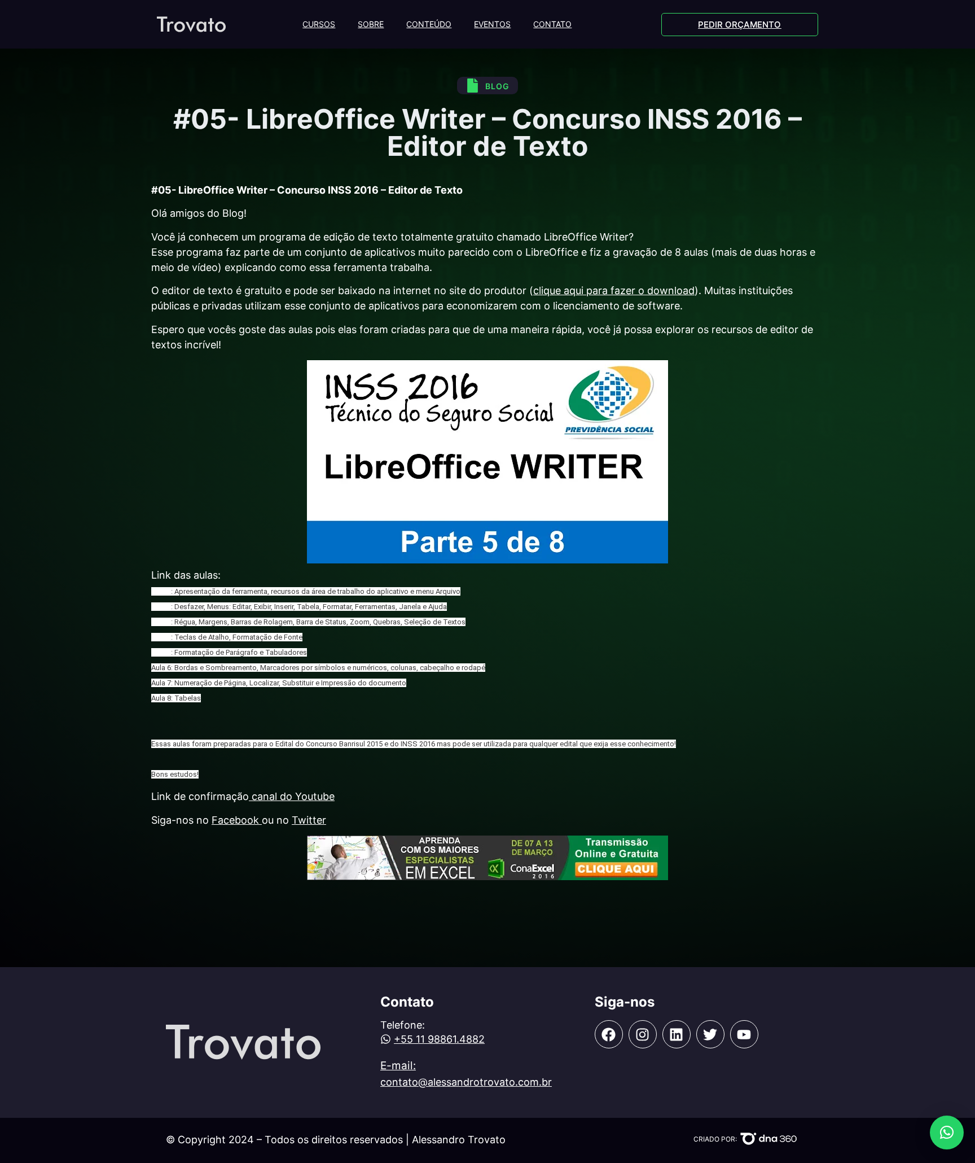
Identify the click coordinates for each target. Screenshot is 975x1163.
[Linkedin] (676, 1034)
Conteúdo (428, 24)
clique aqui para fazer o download (614, 290)
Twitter (309, 820)
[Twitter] (710, 1034)
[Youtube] (744, 1034)
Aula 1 (161, 591)
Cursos (318, 24)
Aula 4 (161, 637)
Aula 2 (161, 606)
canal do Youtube (292, 796)
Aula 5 (161, 652)
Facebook (237, 820)
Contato (552, 24)
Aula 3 (161, 622)
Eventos (492, 24)
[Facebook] (609, 1034)
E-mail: (398, 1065)
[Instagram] (643, 1034)
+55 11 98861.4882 (439, 1039)
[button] (947, 1132)
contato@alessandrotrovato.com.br (466, 1082)
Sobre (371, 24)
